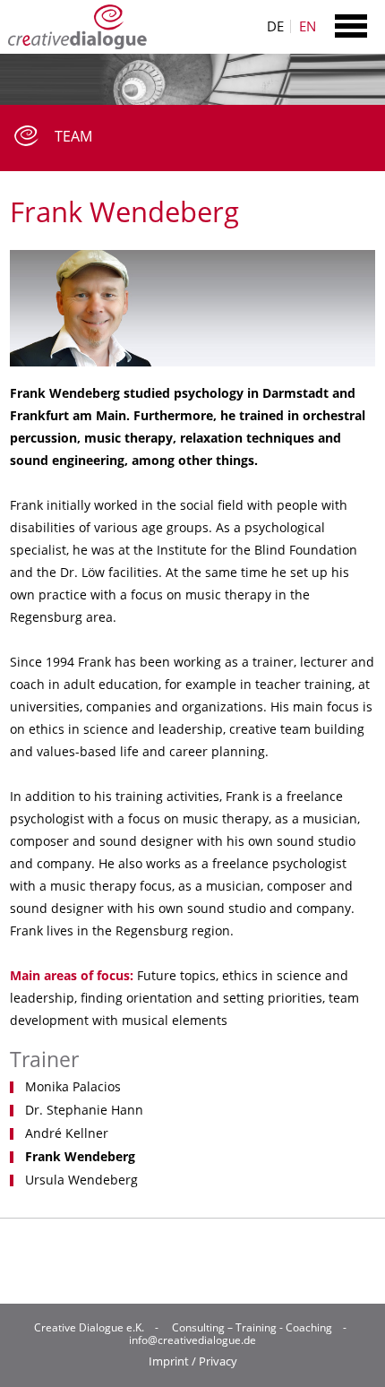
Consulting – (202, 1327)
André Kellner (66, 1133)
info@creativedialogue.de (192, 1340)
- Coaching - (315, 1327)
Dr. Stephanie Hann (84, 1110)
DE (275, 26)
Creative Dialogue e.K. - (99, 1327)
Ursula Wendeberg (81, 1180)
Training (256, 1327)
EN (307, 26)
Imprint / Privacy (193, 1361)
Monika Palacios (73, 1087)
